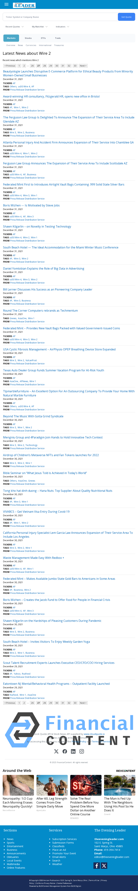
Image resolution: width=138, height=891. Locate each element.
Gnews (13, 318)
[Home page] (24, 5)
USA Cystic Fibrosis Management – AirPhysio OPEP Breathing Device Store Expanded (59, 349)
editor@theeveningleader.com (111, 857)
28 (44, 65)
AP (14, 83)
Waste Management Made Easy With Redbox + (33, 558)
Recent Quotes (13, 26)
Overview (10, 45)
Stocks (28, 38)
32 (69, 65)
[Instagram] (81, 752)
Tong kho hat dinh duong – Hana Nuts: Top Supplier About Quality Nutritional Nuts (57, 491)
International (45, 45)
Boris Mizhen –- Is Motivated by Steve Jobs (31, 205)
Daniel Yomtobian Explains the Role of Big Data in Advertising (43, 268)
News (20, 45)
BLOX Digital (76, 886)
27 (38, 65)
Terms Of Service (101, 741)
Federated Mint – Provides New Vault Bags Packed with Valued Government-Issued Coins (61, 328)
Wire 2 (25, 107)
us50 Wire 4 (24, 86)
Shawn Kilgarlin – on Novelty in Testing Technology (37, 226)
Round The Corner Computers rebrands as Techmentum (40, 311)
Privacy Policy (79, 741)
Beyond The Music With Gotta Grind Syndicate (33, 416)
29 (50, 65)
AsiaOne (22, 318)
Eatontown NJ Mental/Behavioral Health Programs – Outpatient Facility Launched (56, 684)
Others (13, 86)
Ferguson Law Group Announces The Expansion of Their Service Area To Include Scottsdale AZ (65, 163)
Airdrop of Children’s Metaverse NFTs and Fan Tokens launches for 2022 (51, 455)
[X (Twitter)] (56, 752)
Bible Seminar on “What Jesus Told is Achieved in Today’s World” (45, 473)
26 (32, 65)
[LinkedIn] (73, 752)
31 (63, 65)
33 (75, 65)
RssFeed (26, 673)
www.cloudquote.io (94, 734)
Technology (31, 445)
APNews (24, 381)
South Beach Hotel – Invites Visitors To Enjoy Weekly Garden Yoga (46, 642)
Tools (58, 38)
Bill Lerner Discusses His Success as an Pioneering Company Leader (47, 289)
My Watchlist (38, 26)
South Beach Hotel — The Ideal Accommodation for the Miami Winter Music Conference (60, 247)
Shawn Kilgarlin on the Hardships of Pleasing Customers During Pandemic (52, 621)
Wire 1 (17, 107)
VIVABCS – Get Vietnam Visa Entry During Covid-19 (36, 512)
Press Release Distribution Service (27, 89)
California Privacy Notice (45, 883)
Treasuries (59, 45)
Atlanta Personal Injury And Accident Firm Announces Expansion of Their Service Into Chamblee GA (68, 142)
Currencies (31, 45)
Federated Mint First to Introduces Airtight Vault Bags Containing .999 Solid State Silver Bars (63, 184)
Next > (83, 65)
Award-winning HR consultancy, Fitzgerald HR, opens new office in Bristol (51, 96)
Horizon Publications (51, 880)
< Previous (9, 65)
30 (57, 65)
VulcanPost (31, 360)
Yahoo (17, 673)
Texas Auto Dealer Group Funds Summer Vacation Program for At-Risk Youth (53, 370)
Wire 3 (13, 132)
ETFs (43, 38)
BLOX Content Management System (53, 886)
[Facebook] (64, 752)
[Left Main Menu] (6, 4)
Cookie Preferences (64, 883)
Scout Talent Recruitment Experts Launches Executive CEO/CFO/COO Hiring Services (58, 663)
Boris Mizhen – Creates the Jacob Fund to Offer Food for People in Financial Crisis (56, 600)
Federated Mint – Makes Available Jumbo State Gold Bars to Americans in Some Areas (59, 579)
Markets (11, 38)
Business (30, 132)
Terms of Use (94, 880)
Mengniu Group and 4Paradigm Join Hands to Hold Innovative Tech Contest (53, 437)
